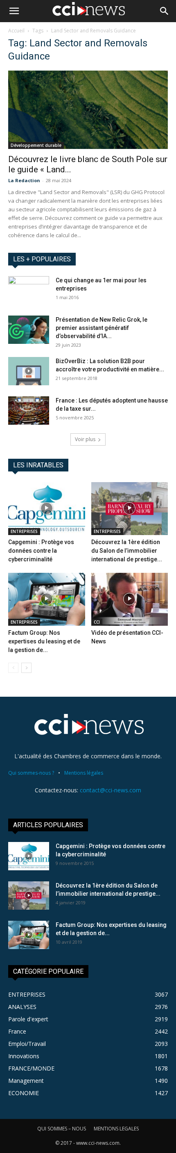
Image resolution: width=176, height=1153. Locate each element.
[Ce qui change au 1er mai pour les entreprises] (28, 290)
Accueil (16, 30)
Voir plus (85, 439)
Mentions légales (83, 772)
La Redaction (24, 180)
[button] (14, 11)
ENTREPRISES (24, 531)
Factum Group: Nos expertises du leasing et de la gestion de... (44, 641)
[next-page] (26, 668)
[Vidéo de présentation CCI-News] (129, 599)
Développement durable (36, 145)
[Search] (164, 11)
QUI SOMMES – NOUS (61, 1128)
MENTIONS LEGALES (116, 1128)
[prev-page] (13, 668)
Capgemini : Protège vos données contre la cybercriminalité (41, 551)
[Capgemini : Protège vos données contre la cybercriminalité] (46, 508)
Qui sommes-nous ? (31, 772)
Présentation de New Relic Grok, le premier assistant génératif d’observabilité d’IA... (101, 327)
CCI (97, 622)
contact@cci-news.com (110, 790)
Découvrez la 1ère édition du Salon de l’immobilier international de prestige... (126, 551)
